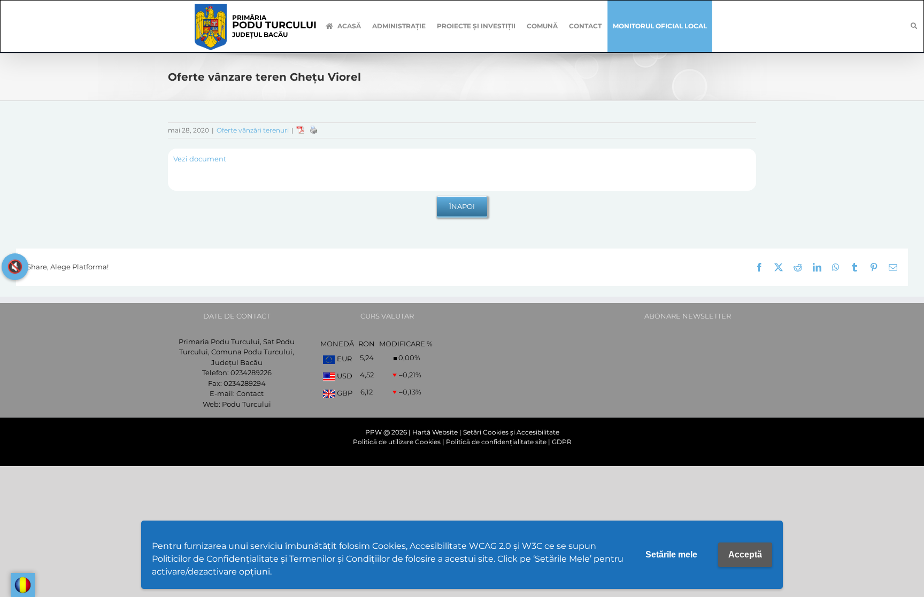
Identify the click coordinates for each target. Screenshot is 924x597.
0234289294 (245, 383)
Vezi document (199, 158)
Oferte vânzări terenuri (253, 130)
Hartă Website (435, 432)
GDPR (562, 442)
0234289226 (251, 372)
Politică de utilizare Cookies (397, 442)
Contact (250, 393)
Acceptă (745, 554)
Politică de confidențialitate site (496, 442)
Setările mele (671, 554)
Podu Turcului (246, 404)
